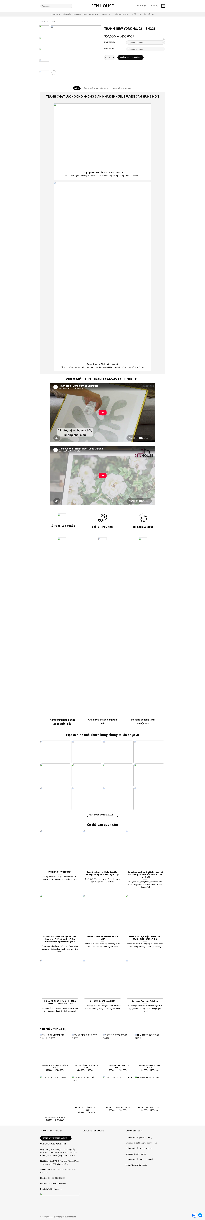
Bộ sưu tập (106, 14)
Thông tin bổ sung (90, 88)
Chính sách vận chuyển (136, 1154)
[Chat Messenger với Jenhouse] (200, 1215)
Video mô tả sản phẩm (121, 88)
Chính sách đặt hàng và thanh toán (141, 1143)
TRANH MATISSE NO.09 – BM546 (149, 1066)
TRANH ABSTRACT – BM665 (149, 1108)
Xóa (163, 39)
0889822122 (60, 1183)
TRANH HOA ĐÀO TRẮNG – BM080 (86, 1109)
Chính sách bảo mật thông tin (139, 1148)
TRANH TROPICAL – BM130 (55, 1118)
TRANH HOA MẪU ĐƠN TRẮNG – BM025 (55, 1066)
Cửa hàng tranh (121, 14)
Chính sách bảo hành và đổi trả (139, 1159)
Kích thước (109, 42)
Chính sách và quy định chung (139, 1137)
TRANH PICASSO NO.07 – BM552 (118, 1066)
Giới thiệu (67, 14)
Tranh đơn (44, 21)
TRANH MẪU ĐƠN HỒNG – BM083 (86, 1066)
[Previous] (55, 50)
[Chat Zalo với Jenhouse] (194, 1215)
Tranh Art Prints (90, 14)
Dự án (134, 14)
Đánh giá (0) (105, 88)
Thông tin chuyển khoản (136, 1165)
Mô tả (76, 88)
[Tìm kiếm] (70, 6)
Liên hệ (151, 14)
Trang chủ (55, 14)
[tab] (76, 88)
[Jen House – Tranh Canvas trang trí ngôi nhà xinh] (102, 5)
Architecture (55, 21)
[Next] (97, 50)
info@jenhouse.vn (54, 1189)
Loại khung (109, 49)
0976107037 (60, 1178)
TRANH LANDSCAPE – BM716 (118, 1108)
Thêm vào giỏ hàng (130, 57)
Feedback (77, 14)
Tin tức (142, 14)
